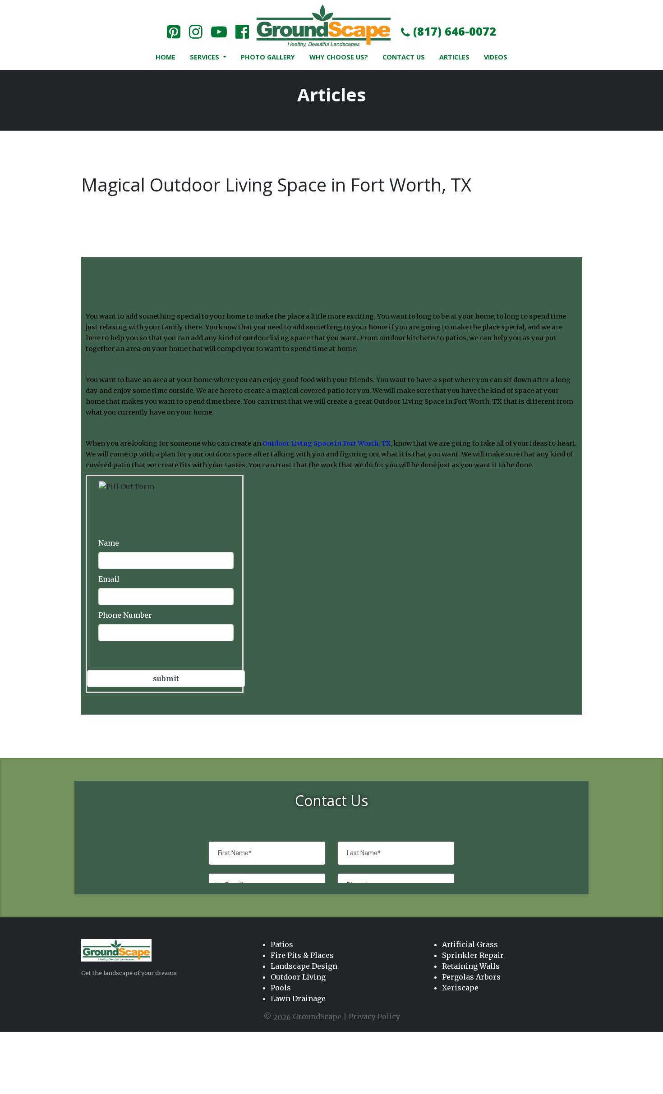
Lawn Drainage (298, 998)
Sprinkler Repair (473, 955)
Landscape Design (304, 966)
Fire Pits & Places (302, 955)
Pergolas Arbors (471, 976)
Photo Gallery (268, 57)
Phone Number (125, 615)
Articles (454, 57)
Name (108, 542)
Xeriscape (460, 987)
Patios (282, 944)
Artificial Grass (470, 944)
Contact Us (403, 57)
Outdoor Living (298, 976)
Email (109, 578)
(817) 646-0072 (453, 31)
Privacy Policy (374, 1016)
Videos (495, 57)
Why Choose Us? (338, 57)
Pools (281, 987)
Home (165, 57)
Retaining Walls (471, 966)
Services (205, 57)
